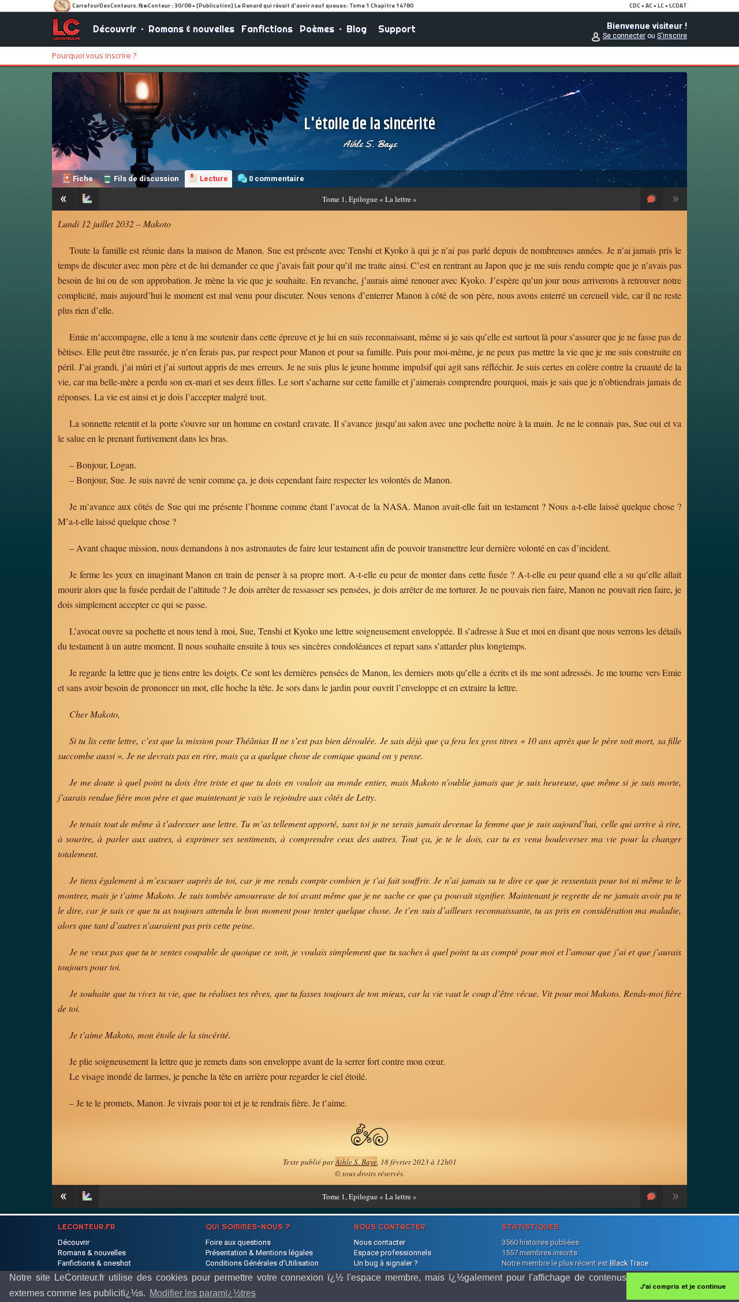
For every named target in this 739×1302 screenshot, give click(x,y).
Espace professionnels (392, 1252)
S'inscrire (672, 36)
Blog (356, 29)
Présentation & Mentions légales (259, 1252)
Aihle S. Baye (370, 143)
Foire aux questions (238, 1242)
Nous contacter (379, 1242)
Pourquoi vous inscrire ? (94, 55)
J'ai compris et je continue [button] (683, 1286)
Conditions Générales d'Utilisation (262, 1263)
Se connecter (624, 36)
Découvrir (114, 29)
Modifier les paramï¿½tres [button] (203, 1293)
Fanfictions (267, 29)
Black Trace (629, 1263)
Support (397, 29)
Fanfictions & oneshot (94, 1263)
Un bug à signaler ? (386, 1263)
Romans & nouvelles (191, 29)
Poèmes (317, 29)
